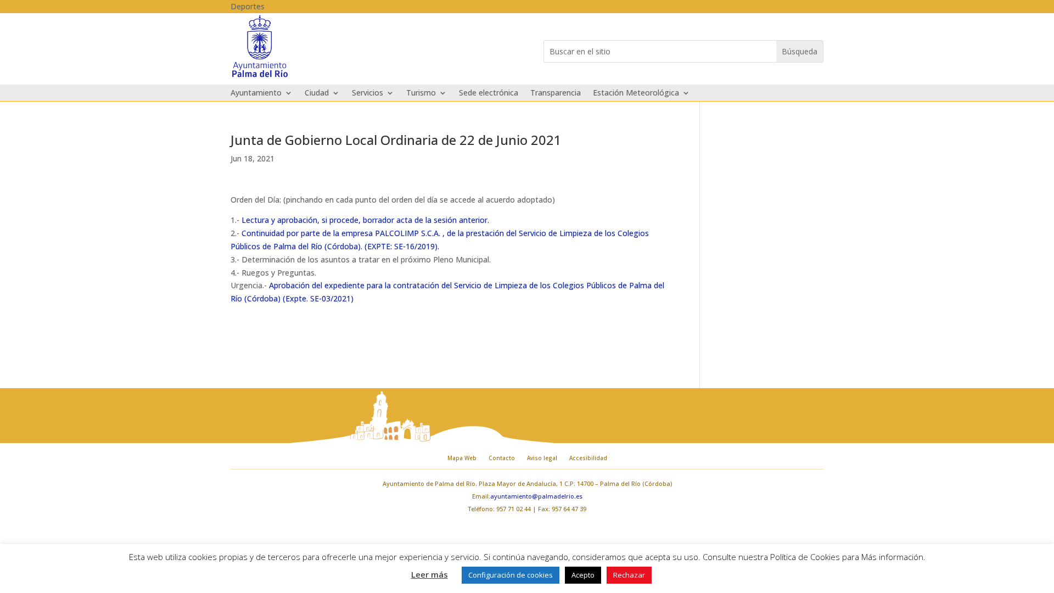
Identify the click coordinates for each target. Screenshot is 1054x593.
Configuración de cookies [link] (510, 575)
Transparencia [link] (555, 93)
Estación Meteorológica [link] (636, 93)
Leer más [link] (429, 574)
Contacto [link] (502, 458)
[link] (260, 76)
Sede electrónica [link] (488, 93)
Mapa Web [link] (461, 458)
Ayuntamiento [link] (256, 93)
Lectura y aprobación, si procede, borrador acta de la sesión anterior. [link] (365, 220)
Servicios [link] (367, 93)
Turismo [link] (421, 93)
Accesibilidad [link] (588, 458)
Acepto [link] (583, 575)
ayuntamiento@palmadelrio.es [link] (536, 496)
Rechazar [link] (629, 575)
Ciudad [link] (317, 93)
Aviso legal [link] (542, 458)
